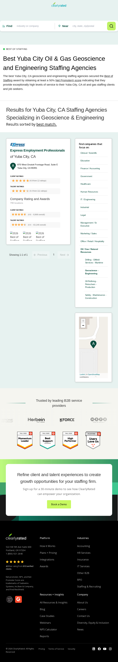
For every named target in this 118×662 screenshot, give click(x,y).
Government (86, 176)
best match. (46, 124)
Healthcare (86, 184)
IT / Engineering (88, 199)
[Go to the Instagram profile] (110, 649)
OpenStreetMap (94, 374)
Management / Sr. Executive (89, 224)
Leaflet (82, 374)
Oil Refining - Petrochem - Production (91, 284)
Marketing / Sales (89, 233)
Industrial (85, 207)
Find (9, 26)
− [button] (83, 325)
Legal (83, 215)
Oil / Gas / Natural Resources (89, 250)
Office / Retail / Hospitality (92, 241)
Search (111, 26)
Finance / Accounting (90, 168)
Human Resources (89, 192)
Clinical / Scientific (89, 153)
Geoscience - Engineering (91, 272)
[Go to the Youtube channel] (105, 649)
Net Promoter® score (68, 80)
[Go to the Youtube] (99, 649)
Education (85, 160)
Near (65, 26)
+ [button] (83, 321)
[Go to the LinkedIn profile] (94, 649)
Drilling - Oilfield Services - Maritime (94, 261)
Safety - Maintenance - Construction (95, 296)
